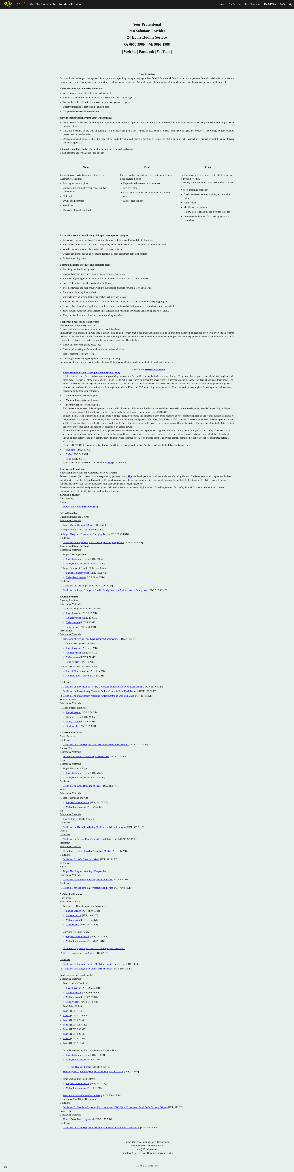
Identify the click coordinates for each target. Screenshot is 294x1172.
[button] (290, 4)
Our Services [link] (235, 4)
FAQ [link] (282, 4)
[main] (147, 38)
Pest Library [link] (251, 4)
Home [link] (222, 4)
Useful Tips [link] (270, 4)
